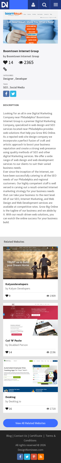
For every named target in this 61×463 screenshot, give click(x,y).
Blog (9, 435)
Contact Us (20, 435)
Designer (8, 78)
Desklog (10, 397)
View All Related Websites (30, 423)
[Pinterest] (34, 457)
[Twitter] (27, 457)
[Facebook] (20, 457)
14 (10, 60)
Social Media (17, 87)
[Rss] (41, 457)
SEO (5, 87)
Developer (21, 78)
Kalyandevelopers (16, 284)
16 (10, 408)
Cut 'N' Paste (13, 340)
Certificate (36, 435)
